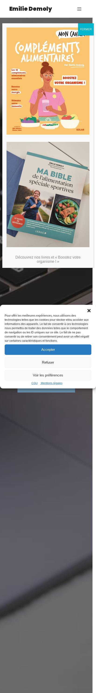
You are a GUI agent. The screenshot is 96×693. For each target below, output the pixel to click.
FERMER (86, 29)
